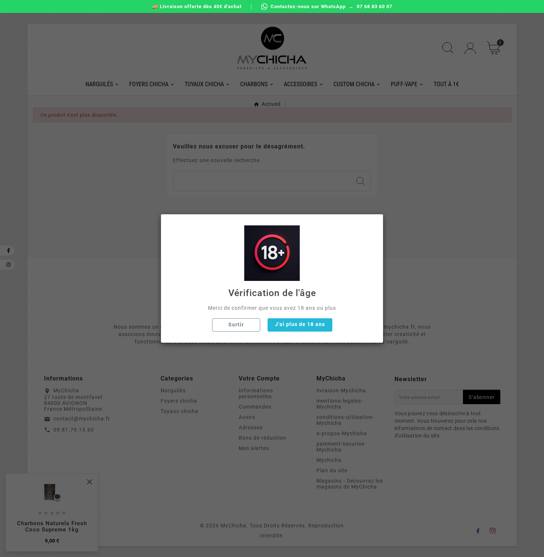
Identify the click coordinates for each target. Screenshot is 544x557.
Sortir (236, 325)
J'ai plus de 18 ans (300, 324)
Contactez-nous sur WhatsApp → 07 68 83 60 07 (331, 6)
